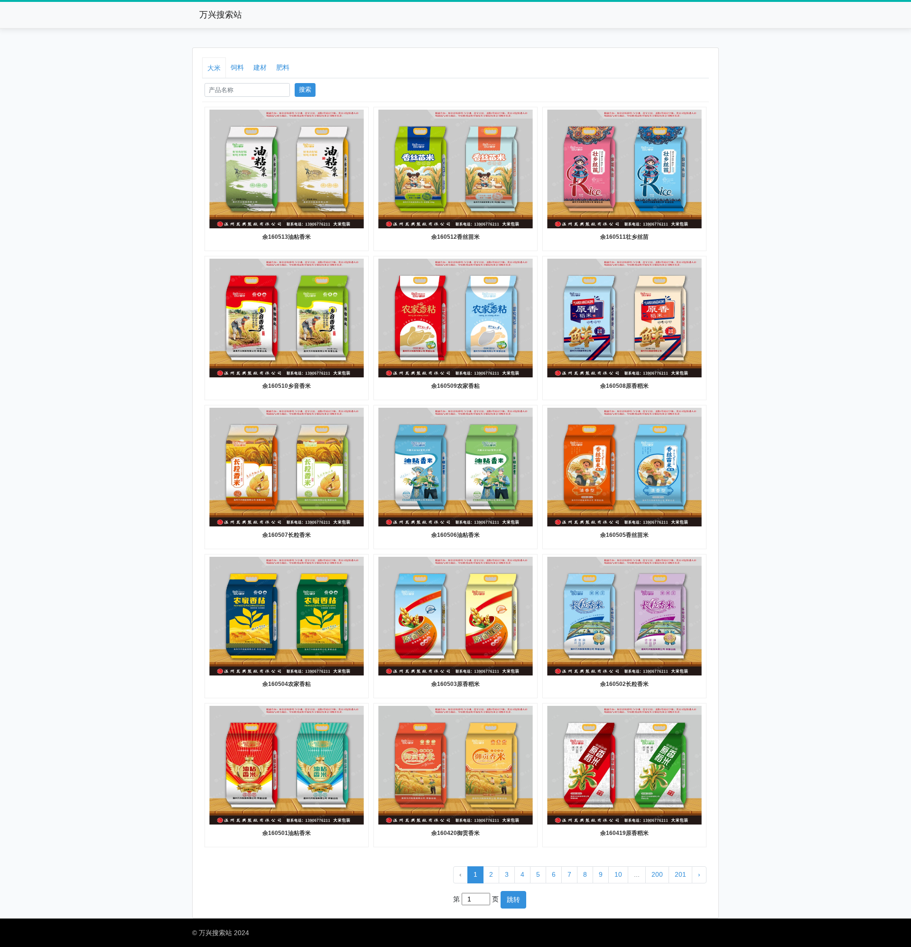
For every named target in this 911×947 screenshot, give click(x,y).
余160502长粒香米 (624, 684)
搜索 (305, 89)
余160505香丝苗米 (624, 535)
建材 (260, 67)
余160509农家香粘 (455, 386)
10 (618, 874)
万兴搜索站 (220, 14)
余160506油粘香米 (455, 535)
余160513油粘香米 (286, 237)
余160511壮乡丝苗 (624, 237)
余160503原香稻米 (455, 684)
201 (680, 874)
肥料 (282, 67)
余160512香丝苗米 (455, 237)
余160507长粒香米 (286, 535)
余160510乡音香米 (286, 386)
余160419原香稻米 (624, 833)
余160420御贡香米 (455, 833)
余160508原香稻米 (624, 386)
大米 (214, 68)
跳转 (513, 899)
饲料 (237, 67)
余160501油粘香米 (286, 833)
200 (657, 874)
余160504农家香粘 (286, 684)
